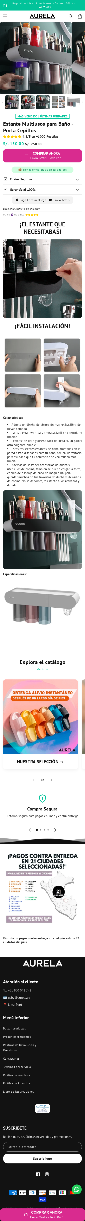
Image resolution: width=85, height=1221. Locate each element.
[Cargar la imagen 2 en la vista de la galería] (28, 102)
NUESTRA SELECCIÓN (37, 761)
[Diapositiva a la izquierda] (2, 102)
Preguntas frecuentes (17, 1037)
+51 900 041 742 (19, 990)
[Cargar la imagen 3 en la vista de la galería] (43, 102)
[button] (70, 16)
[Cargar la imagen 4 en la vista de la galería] (58, 102)
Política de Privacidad (17, 1083)
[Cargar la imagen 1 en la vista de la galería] (12, 102)
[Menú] (5, 16)
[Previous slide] (30, 830)
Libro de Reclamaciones (18, 1091)
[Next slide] (55, 830)
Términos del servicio (17, 1067)
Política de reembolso (17, 1075)
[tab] (37, 830)
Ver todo (42, 669)
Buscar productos (14, 1028)
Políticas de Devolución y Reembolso (19, 1047)
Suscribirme (42, 1158)
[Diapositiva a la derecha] (82, 102)
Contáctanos (11, 1058)
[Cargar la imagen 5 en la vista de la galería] (74, 102)
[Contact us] (77, 1189)
